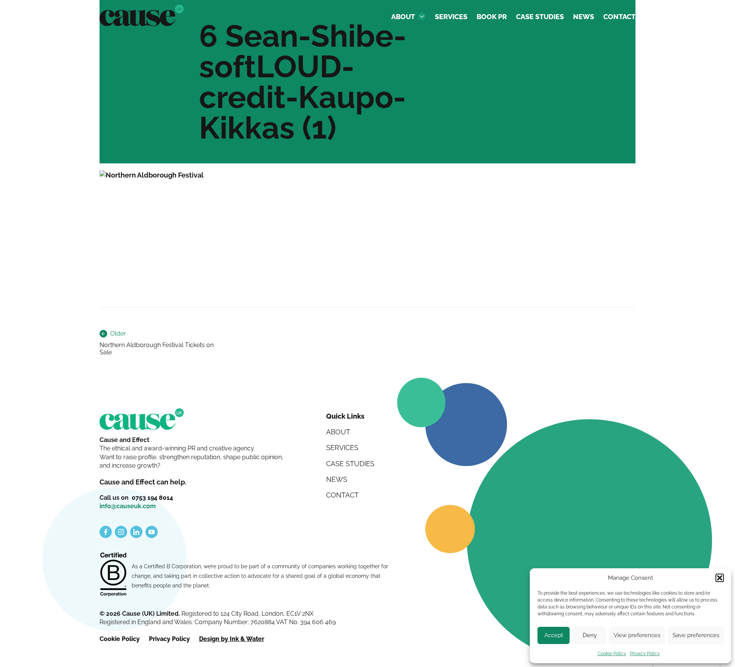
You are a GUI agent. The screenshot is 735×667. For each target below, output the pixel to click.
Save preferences (696, 635)
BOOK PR (492, 17)
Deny (590, 635)
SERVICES (451, 17)
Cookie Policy (612, 653)
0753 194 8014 (152, 497)
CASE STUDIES (540, 17)
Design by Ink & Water (231, 639)
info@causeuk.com (128, 506)
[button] (720, 578)
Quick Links (345, 416)
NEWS (583, 17)
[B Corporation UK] (113, 575)
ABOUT (403, 17)
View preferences (637, 635)
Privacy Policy (645, 653)
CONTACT (619, 17)
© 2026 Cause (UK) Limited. (140, 613)
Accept (553, 635)
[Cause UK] (142, 15)
